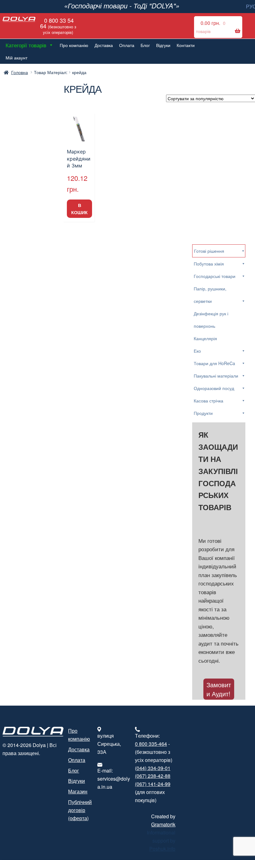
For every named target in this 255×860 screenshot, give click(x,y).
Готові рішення (209, 251)
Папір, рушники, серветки (210, 294)
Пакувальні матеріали (216, 376)
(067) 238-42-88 (152, 775)
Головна (19, 72)
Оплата (126, 45)
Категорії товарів (26, 45)
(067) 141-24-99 (152, 783)
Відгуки (163, 45)
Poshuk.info (162, 848)
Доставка (104, 45)
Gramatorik (163, 824)
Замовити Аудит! (218, 689)
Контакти (186, 45)
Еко (197, 351)
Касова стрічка (208, 400)
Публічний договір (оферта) (80, 810)
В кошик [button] (79, 208)
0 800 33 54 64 (58, 25)
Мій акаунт (16, 57)
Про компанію (74, 45)
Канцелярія (205, 338)
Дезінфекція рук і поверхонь (211, 319)
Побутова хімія (209, 264)
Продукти (203, 413)
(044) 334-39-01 (152, 768)
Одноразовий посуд (214, 388)
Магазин (77, 791)
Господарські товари (214, 276)
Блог (145, 45)
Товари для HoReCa (214, 363)
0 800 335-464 (151, 743)
